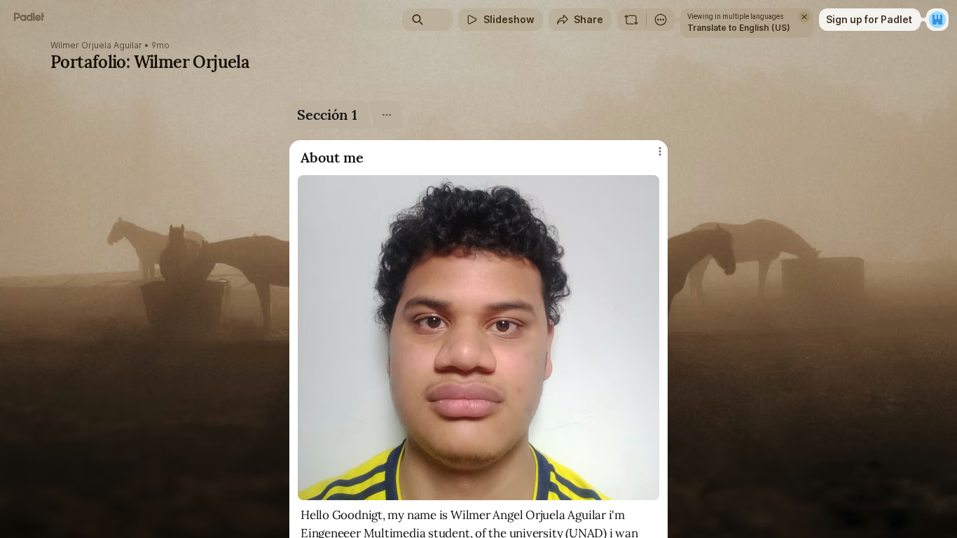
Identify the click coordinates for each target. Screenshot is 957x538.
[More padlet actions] (661, 19)
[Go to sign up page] (937, 19)
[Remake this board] (631, 19)
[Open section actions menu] (386, 115)
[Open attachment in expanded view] (478, 337)
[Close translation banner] (804, 16)
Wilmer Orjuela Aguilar (96, 45)
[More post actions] (660, 151)
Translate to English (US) (738, 27)
